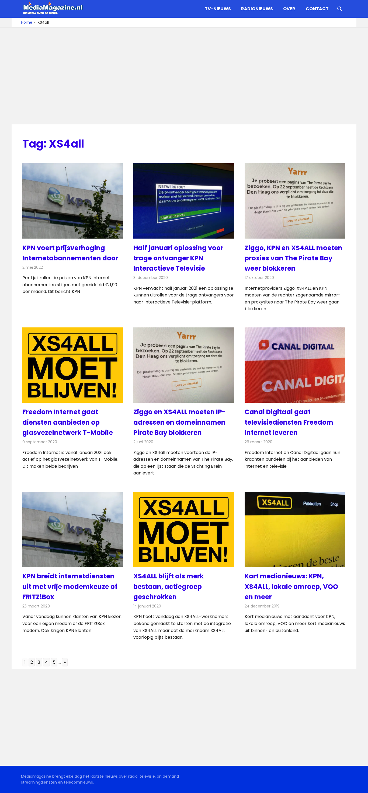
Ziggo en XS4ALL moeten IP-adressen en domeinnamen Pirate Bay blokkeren (179, 422)
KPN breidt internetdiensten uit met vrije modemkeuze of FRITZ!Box (69, 586)
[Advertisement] (184, 76)
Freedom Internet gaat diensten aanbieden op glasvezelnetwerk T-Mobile (67, 422)
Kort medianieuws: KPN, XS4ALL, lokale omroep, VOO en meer (291, 586)
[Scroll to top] (360, 785)
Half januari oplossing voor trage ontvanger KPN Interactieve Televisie (178, 258)
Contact (317, 9)
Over (289, 9)
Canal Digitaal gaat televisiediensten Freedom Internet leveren (289, 422)
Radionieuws (257, 9)
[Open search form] (340, 8)
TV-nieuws (218, 9)
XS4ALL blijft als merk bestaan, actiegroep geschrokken (168, 586)
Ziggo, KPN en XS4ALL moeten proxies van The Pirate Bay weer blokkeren (293, 258)
